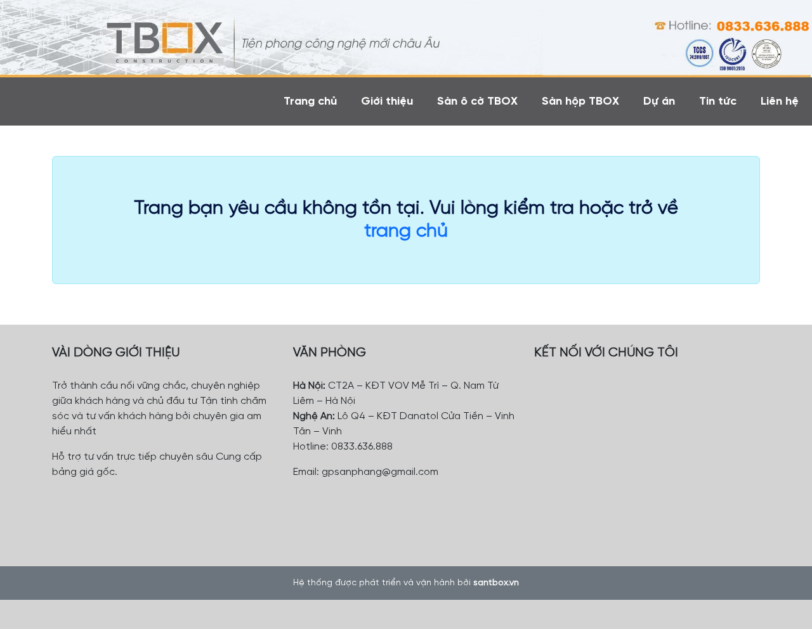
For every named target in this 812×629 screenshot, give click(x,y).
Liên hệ (780, 102)
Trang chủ (310, 102)
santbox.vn (496, 583)
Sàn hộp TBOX (580, 102)
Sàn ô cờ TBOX (477, 102)
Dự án (659, 102)
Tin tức (718, 102)
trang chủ (406, 231)
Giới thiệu (387, 102)
